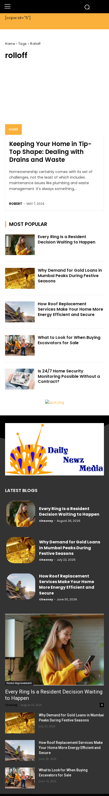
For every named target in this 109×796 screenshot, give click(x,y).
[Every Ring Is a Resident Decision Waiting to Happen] (20, 244)
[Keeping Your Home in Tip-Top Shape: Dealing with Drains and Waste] (54, 100)
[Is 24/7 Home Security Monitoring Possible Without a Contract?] (20, 379)
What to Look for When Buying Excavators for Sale (69, 340)
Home (10, 43)
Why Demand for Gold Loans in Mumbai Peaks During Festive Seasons (70, 275)
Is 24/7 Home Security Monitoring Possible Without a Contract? (69, 376)
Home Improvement (19, 683)
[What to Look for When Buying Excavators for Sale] (20, 345)
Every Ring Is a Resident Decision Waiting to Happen (66, 239)
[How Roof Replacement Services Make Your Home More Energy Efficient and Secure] (20, 311)
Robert (15, 203)
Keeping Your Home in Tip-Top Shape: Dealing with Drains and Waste (50, 152)
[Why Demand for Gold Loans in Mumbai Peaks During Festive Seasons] (20, 278)
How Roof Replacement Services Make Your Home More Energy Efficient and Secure (70, 309)
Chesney (46, 521)
